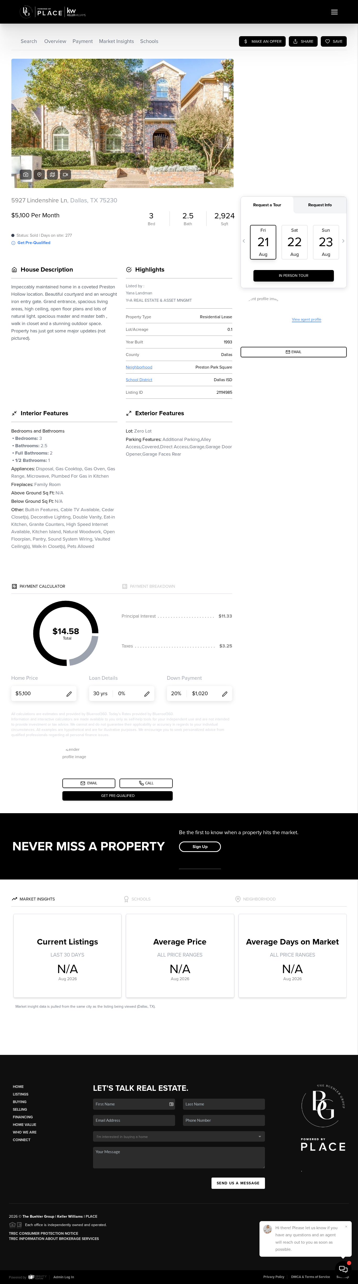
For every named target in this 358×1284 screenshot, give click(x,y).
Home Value (24, 1125)
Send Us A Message (238, 1183)
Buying (19, 1102)
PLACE (91, 1216)
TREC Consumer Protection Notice (43, 1233)
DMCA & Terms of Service (310, 1277)
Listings (20, 1094)
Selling (20, 1109)
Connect (21, 1140)
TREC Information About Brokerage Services (54, 1239)
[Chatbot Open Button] (343, 1269)
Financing (23, 1117)
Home (18, 1087)
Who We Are (24, 1132)
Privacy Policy (273, 1277)
